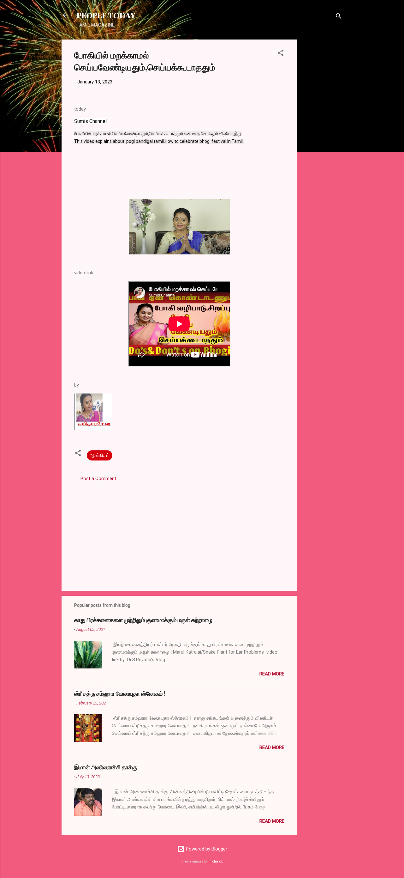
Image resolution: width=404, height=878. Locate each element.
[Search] (338, 17)
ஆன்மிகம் (100, 455)
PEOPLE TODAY (106, 15)
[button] (280, 54)
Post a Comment (98, 478)
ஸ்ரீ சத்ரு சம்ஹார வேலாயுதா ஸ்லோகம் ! (119, 693)
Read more (271, 674)
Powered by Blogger (206, 849)
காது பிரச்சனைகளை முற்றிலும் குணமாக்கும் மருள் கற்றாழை (143, 620)
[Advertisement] (322, 134)
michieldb (216, 861)
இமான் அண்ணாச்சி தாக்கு (105, 767)
